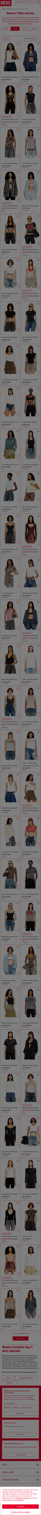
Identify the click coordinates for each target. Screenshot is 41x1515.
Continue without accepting (20, 1512)
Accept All (20, 1506)
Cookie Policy (19, 1500)
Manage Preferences (23, 1498)
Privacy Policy (6, 1500)
